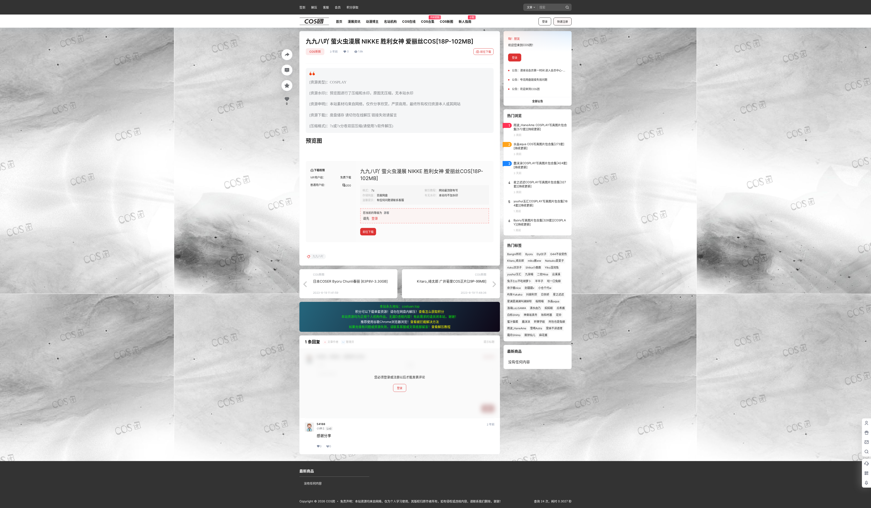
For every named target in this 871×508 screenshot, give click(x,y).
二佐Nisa (542, 274)
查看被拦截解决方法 (424, 322)
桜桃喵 (540, 301)
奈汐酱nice (514, 288)
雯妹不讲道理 (554, 328)
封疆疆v (529, 288)
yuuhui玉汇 (514, 274)
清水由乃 (535, 308)
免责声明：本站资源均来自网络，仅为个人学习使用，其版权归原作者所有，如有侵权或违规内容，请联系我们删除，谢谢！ (421, 501)
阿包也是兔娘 (557, 321)
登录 (545, 21)
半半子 (539, 281)
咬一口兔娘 (554, 281)
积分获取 (352, 7)
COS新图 (315, 51)
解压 (314, 7)
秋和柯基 (546, 315)
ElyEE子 (541, 254)
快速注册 (562, 21)
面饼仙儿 (529, 335)
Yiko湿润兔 (552, 267)
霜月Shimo (514, 335)
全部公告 (537, 101)
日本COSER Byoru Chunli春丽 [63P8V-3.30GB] (350, 281)
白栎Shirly (513, 315)
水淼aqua (553, 301)
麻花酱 (543, 335)
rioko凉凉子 (514, 267)
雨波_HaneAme (516, 328)
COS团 (330, 501)
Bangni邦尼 (514, 254)
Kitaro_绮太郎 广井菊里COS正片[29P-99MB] (451, 281)
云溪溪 (556, 274)
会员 (338, 7)
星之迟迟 (558, 294)
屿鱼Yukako (514, 294)
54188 (321, 424)
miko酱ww (534, 260)
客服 (326, 7)
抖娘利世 (531, 294)
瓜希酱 (561, 308)
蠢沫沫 (526, 321)
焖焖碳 (549, 308)
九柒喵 (529, 274)
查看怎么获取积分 (431, 311)
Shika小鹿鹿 (533, 267)
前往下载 (485, 52)
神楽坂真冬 (530, 315)
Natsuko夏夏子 (554, 260)
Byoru (529, 254)
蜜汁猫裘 (512, 321)
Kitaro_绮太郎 (515, 260)
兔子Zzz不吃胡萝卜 (519, 281)
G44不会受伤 (558, 254)
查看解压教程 (440, 327)
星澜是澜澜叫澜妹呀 (519, 301)
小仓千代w (544, 288)
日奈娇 (545, 294)
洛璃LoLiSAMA (516, 308)
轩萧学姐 (539, 321)
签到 (302, 7)
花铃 (558, 315)
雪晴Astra (536, 328)
